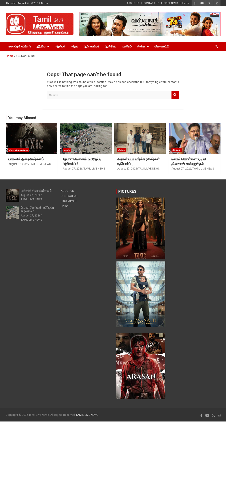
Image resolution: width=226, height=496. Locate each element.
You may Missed (22, 118)
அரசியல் (60, 46)
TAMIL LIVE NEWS (40, 164)
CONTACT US (151, 3)
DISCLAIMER (171, 3)
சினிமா (141, 46)
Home (186, 3)
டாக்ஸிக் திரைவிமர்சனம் (26, 159)
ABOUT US (133, 3)
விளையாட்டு (161, 46)
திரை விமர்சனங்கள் (18, 150)
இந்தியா (41, 46)
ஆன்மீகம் (110, 46)
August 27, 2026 (18, 164)
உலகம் (67, 150)
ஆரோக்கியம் (91, 46)
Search (175, 95)
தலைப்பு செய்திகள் (19, 46)
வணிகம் (127, 46)
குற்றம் (74, 46)
